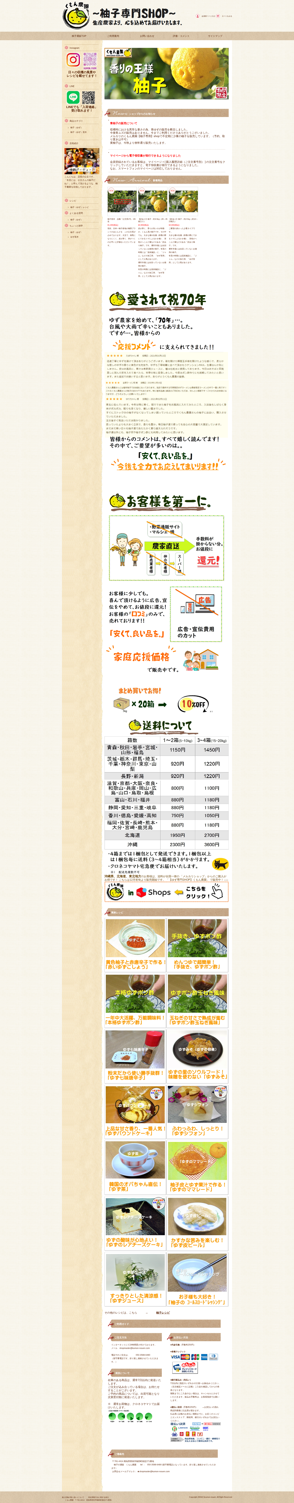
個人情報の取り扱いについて (73, 1497)
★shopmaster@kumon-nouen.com (153, 1471)
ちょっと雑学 (76, 225)
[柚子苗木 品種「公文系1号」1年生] (122, 210)
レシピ (73, 200)
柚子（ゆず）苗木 (78, 132)
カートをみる (227, 16)
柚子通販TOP (79, 36)
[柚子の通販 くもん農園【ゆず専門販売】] (77, 29)
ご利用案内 (113, 36)
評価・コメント (181, 36)
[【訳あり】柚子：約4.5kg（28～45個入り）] (152, 210)
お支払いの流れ (211, 1407)
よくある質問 (76, 213)
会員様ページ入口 (208, 16)
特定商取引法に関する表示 (98, 1497)
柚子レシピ (163, 1312)
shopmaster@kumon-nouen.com (134, 1348)
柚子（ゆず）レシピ (79, 207)
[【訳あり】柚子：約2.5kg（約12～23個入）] (183, 210)
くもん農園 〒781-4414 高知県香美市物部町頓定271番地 (88, 1500)
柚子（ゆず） (76, 127)
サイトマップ (215, 36)
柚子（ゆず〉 (76, 232)
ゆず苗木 (74, 237)
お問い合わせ (147, 36)
